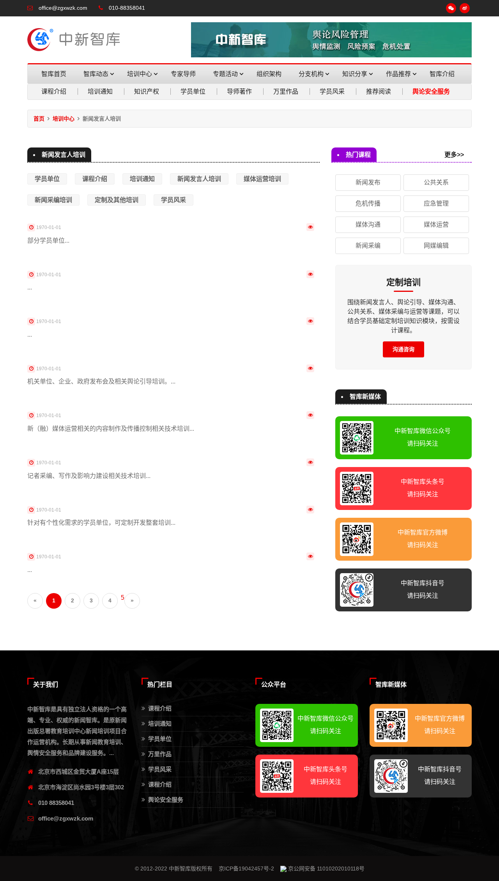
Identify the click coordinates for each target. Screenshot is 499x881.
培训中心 (140, 74)
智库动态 (96, 74)
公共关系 (436, 182)
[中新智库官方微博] (465, 8)
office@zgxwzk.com (65, 818)
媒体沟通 (368, 224)
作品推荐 (399, 74)
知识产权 (146, 91)
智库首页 (53, 74)
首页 (39, 118)
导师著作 (239, 91)
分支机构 (312, 74)
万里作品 (285, 91)
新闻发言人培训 (199, 179)
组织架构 (269, 74)
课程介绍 (53, 91)
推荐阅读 (378, 91)
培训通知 (100, 91)
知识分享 (355, 74)
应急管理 (436, 203)
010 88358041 (56, 802)
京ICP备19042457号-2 (246, 868)
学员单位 (192, 91)
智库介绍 (442, 74)
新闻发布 (368, 182)
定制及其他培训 (116, 200)
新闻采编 (368, 245)
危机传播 (368, 203)
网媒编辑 (436, 245)
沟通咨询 (403, 349)
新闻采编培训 (53, 200)
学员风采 (332, 91)
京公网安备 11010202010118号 (326, 868)
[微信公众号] (451, 8)
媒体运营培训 (262, 179)
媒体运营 (436, 224)
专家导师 (183, 74)
